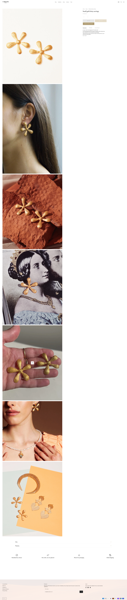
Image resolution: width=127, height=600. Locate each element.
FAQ (16, 542)
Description (85, 27)
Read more (85, 35)
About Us (4, 585)
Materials (90, 27)
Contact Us (4, 587)
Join (81, 591)
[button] (88, 23)
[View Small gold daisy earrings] (32, 362)
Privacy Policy (4, 590)
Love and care (97, 27)
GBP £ (4, 598)
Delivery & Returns (5, 589)
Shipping (17, 545)
